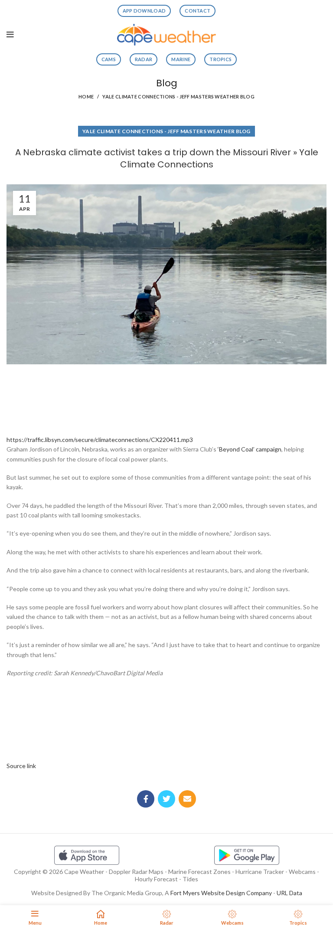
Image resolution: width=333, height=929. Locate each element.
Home (86, 96)
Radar (144, 59)
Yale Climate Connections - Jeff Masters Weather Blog (178, 96)
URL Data (289, 892)
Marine (180, 59)
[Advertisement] (166, 396)
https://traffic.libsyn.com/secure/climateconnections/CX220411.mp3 (100, 439)
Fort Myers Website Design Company (221, 892)
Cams (108, 59)
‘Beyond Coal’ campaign (249, 449)
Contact (197, 10)
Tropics (220, 59)
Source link (21, 765)
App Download (144, 10)
